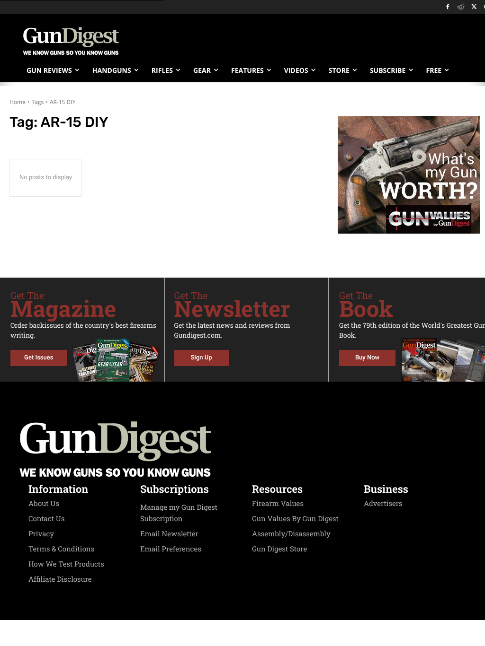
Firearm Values (278, 503)
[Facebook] (447, 7)
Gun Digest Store (279, 549)
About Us (43, 503)
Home (17, 102)
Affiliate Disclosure (60, 579)
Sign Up (201, 357)
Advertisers (383, 503)
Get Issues (38, 357)
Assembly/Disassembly (291, 534)
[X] (473, 7)
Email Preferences (170, 549)
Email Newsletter (169, 534)
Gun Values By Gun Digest (295, 519)
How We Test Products (66, 564)
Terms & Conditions (61, 549)
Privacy (41, 534)
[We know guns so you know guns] (70, 41)
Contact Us (46, 519)
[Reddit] (461, 7)
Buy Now (367, 357)
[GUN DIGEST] (242, 449)
